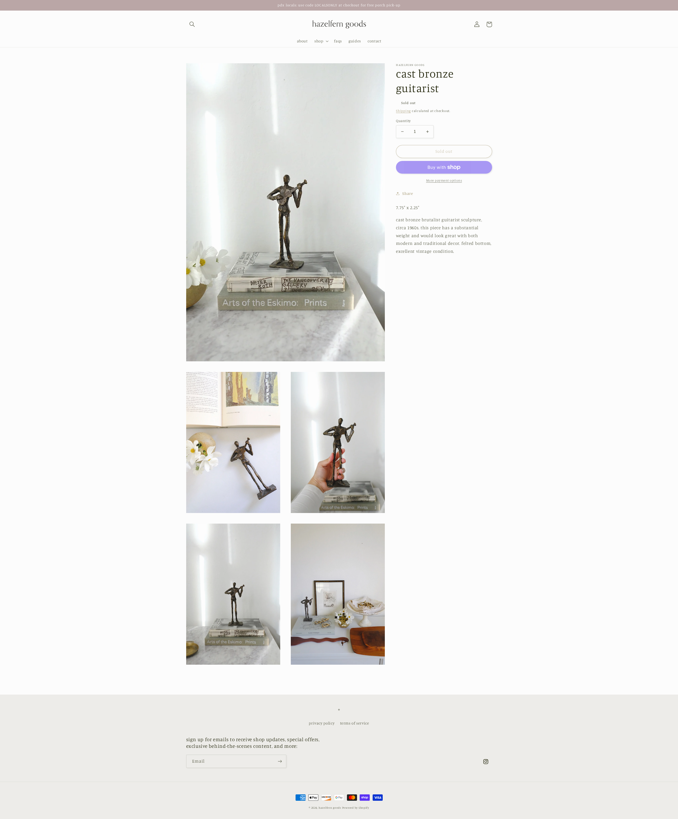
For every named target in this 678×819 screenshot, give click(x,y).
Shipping (403, 111)
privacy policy (321, 723)
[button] (192, 24)
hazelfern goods (330, 807)
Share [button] (407, 193)
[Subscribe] (280, 761)
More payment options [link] (444, 180)
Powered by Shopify (355, 807)
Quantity (403, 121)
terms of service (354, 723)
